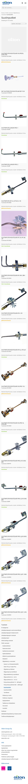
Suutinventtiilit (7, 690)
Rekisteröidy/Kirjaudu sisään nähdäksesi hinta (13, 60)
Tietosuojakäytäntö (6, 746)
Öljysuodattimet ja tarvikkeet (11, 674)
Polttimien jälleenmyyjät (7, 756)
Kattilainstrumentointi (8, 651)
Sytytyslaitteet (6, 700)
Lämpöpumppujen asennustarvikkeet (11, 630)
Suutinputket (7, 687)
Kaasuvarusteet (7, 648)
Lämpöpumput (5, 638)
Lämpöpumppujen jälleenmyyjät (9, 759)
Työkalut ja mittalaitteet (9, 703)
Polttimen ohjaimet (8, 698)
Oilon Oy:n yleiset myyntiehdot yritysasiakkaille (9, 751)
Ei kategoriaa (4, 627)
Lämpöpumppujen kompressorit (9, 633)
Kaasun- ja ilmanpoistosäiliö (11, 664)
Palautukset (4, 754)
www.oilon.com (5, 738)
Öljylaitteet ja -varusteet (9, 661)
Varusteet (5, 705)
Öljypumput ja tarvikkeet (10, 672)
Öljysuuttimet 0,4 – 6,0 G (10, 677)
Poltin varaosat (9, 13)
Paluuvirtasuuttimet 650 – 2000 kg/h (13, 684)
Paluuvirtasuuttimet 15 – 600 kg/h (12, 682)
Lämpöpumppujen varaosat (8, 635)
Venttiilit (5, 708)
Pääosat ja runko (7, 695)
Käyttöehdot (4, 748)
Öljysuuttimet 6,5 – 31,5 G (10, 679)
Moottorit (5, 659)
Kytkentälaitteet (7, 653)
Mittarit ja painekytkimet (9, 656)
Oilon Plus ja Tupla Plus (10, 666)
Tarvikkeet (6, 692)
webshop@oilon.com (6, 732)
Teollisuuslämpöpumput (7, 716)
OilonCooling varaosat (7, 640)
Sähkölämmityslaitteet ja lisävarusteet (11, 714)
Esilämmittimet (6, 646)
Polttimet (3, 711)
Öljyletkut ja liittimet (9, 669)
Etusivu (3, 13)
